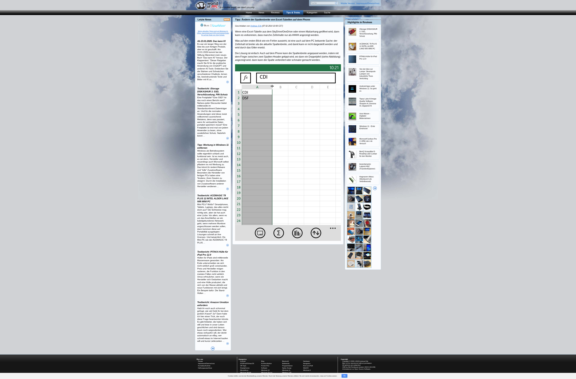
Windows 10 (265, 370)
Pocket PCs (265, 366)
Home (249, 12)
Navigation (306, 363)
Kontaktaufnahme (204, 366)
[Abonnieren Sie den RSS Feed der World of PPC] (227, 20)
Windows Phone (266, 372)
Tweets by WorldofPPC (353, 18)
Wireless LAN (286, 372)
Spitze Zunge (286, 368)
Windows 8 (307, 370)
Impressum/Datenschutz (368, 3)
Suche (327, 12)
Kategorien (312, 12)
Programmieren (287, 366)
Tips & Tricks (293, 12)
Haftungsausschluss (205, 368)
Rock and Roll (308, 366)
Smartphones (244, 368)
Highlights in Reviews (360, 22)
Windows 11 (286, 370)
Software (264, 368)
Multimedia (286, 363)
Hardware (306, 361)
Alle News (213, 348)
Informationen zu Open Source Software (356, 369)
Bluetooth (285, 361)
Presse (200, 361)
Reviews (275, 12)
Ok (344, 376)
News (261, 12)
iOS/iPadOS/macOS (247, 363)
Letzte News (204, 19)
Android (243, 361)
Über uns (199, 359)
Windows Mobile (245, 372)
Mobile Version (348, 3)
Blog (206, 25)
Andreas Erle (256, 26)
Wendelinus (244, 370)
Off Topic (243, 366)
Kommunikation (266, 363)
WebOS (306, 368)
